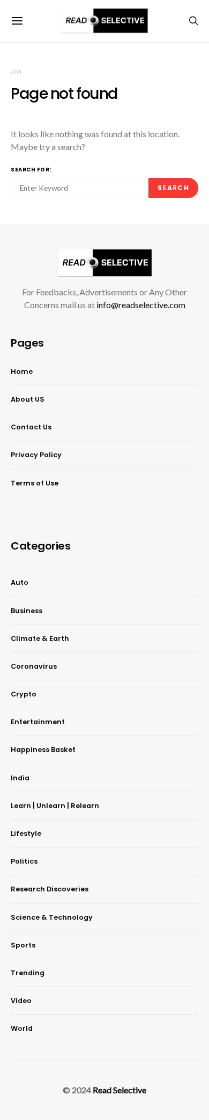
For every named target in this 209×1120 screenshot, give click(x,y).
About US (27, 399)
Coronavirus (34, 666)
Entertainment (38, 721)
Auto (19, 582)
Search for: (31, 170)
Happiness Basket (43, 749)
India (20, 777)
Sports (23, 945)
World (22, 1028)
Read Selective (119, 1090)
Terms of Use (34, 483)
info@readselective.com (140, 305)
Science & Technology (52, 917)
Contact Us (31, 427)
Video (21, 1000)
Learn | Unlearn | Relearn (55, 805)
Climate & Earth (40, 638)
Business (26, 610)
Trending (27, 972)
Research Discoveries (49, 889)
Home (22, 371)
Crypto (23, 694)
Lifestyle (26, 833)
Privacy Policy (36, 454)
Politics (24, 861)
